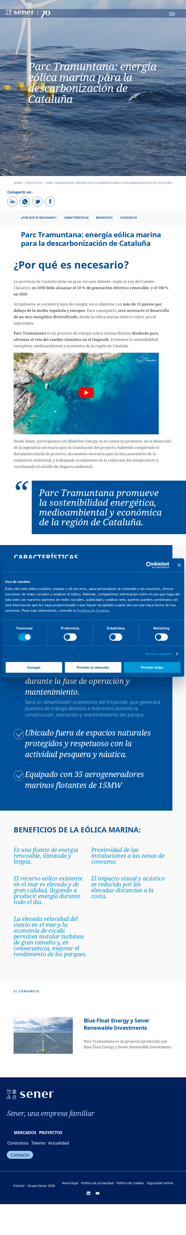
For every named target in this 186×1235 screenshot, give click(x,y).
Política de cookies (130, 1183)
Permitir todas (152, 667)
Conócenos (18, 1142)
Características (76, 217)
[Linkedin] (12, 201)
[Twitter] (37, 201)
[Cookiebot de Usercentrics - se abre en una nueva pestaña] (149, 565)
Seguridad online (160, 1183)
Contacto (19, 1155)
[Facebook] (50, 201)
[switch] (70, 637)
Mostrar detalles (159, 653)
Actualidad (58, 1142)
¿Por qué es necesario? (39, 217)
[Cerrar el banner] (179, 565)
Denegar (34, 667)
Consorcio (128, 217)
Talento (38, 1142)
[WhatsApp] (25, 201)
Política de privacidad (97, 1183)
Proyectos (34, 183)
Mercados (25, 1132)
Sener (18, 183)
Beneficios (104, 217)
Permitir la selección (93, 667)
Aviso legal (70, 1183)
